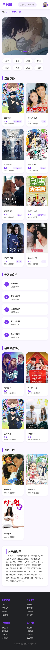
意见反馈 (30, 611)
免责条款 (5, 638)
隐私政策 (5, 631)
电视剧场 (5, 611)
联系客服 (30, 615)
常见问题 (30, 608)
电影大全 (5, 608)
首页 (4, 12)
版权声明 (5, 628)
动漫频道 (5, 615)
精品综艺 (30, 638)
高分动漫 (30, 634)
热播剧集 (30, 631)
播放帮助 (30, 604)
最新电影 (30, 628)
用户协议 (5, 634)
